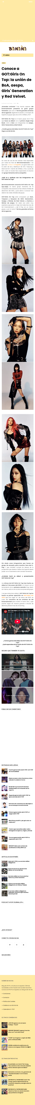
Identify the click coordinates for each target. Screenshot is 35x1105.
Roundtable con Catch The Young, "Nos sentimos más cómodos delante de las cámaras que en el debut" (19, 1065)
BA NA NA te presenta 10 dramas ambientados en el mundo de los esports (19, 788)
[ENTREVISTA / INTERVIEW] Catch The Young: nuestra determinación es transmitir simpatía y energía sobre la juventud (19, 1082)
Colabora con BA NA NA (10, 1005)
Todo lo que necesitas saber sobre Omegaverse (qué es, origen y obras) (20, 830)
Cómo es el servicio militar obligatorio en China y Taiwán (17, 884)
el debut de (14, 165)
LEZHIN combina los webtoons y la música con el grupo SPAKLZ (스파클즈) (19, 1046)
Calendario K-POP (9, 1009)
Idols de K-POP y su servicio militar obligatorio (19, 862)
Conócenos (6, 994)
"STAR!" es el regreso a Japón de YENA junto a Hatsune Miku (19, 1038)
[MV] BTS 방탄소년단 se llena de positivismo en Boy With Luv (18, 846)
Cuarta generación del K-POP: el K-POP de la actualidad (21, 770)
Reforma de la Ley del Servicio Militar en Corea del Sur (17, 869)
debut (3, 63)
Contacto (6, 997)
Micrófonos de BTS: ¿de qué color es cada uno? (20, 821)
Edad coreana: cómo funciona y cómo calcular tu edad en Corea (20, 779)
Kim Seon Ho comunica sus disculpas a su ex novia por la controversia (21, 804)
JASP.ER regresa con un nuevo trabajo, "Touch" (17, 1024)
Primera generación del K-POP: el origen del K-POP (19, 813)
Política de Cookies (9, 1001)
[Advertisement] (17, 21)
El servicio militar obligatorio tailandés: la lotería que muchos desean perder (18, 892)
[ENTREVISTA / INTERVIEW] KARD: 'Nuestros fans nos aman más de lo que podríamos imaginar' (18, 1090)
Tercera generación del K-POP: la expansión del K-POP (19, 838)
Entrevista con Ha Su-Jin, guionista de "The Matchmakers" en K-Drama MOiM (19, 1073)
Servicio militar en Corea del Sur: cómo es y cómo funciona (18, 876)
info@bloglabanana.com (9, 40)
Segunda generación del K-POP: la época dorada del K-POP (19, 796)
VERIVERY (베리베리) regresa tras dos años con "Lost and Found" (19, 1031)
